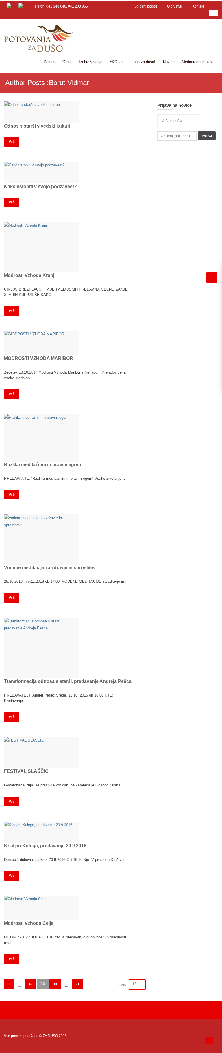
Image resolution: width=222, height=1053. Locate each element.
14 (55, 984)
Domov (50, 62)
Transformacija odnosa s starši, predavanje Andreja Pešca (68, 681)
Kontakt (198, 6)
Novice (169, 62)
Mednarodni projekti (198, 62)
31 (77, 984)
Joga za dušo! (143, 62)
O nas (67, 62)
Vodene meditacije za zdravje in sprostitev (50, 567)
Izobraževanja (90, 62)
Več (12, 142)
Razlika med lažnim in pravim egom (42, 464)
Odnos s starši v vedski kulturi (37, 126)
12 (30, 984)
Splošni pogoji (145, 6)
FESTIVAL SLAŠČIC (26, 771)
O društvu (174, 6)
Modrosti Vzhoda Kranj (29, 275)
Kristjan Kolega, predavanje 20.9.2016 (45, 845)
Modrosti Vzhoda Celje (28, 923)
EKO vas (117, 62)
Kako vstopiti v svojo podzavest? (40, 186)
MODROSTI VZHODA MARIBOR (38, 358)
